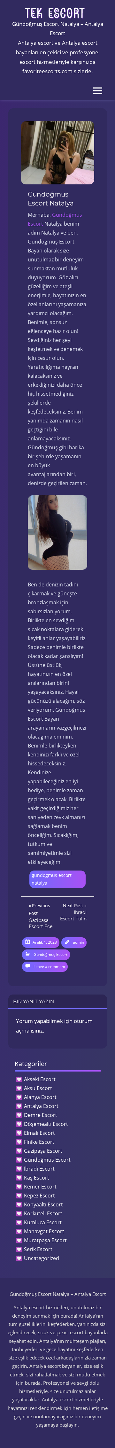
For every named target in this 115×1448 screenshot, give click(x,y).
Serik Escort (38, 1249)
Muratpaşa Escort (45, 1240)
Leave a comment (49, 966)
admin (78, 942)
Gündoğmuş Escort (50, 954)
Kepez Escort (39, 1195)
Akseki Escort (40, 1079)
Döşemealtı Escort (46, 1123)
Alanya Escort (40, 1097)
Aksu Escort (38, 1088)
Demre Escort (40, 1115)
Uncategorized (41, 1258)
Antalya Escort (41, 1106)
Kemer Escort (40, 1186)
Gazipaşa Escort (43, 1150)
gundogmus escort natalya (52, 879)
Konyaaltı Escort (43, 1204)
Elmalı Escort (39, 1132)
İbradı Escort (39, 1168)
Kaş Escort (36, 1177)
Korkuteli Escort (43, 1213)
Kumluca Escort (43, 1222)
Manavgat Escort (44, 1231)
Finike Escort (39, 1141)
